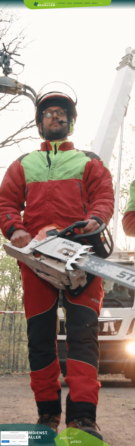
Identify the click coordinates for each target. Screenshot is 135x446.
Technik (69, 3)
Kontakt (94, 3)
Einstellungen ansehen (23, 441)
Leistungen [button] (61, 3)
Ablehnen (13, 441)
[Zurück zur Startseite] (44, 4)
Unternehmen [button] (78, 3)
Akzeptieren (5, 441)
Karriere (87, 3)
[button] (26, 432)
